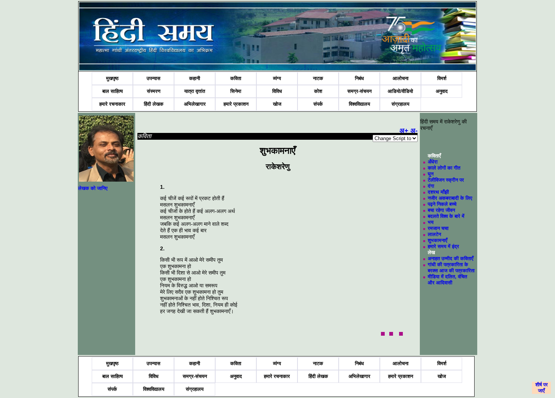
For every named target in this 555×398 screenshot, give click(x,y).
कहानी (194, 78)
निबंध (359, 78)
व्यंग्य (277, 78)
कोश (318, 91)
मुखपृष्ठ (112, 78)
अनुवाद (442, 91)
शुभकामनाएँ (437, 240)
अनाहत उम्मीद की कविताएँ (450, 258)
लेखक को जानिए (93, 188)
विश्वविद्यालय (359, 104)
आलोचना (401, 78)
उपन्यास (153, 78)
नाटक (318, 78)
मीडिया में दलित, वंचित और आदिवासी (447, 279)
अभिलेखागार (195, 104)
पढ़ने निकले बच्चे (442, 204)
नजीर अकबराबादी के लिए (450, 198)
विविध (277, 91)
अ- (414, 130)
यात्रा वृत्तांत (194, 91)
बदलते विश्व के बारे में (446, 216)
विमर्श (441, 78)
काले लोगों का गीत (444, 168)
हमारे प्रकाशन (236, 104)
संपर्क (318, 104)
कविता (235, 78)
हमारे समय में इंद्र (443, 246)
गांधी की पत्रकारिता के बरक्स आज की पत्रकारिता (451, 267)
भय (430, 222)
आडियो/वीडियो (400, 91)
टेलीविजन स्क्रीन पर (446, 180)
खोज (277, 104)
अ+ (404, 130)
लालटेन (434, 234)
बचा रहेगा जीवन (441, 210)
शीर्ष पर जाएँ (541, 387)
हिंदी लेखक (153, 104)
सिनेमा (235, 91)
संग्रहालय (400, 104)
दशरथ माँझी (438, 192)
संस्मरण (153, 91)
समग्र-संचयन (359, 91)
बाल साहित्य (112, 91)
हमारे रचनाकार (112, 104)
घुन (430, 174)
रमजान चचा (438, 228)
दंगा (431, 186)
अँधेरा (433, 162)
